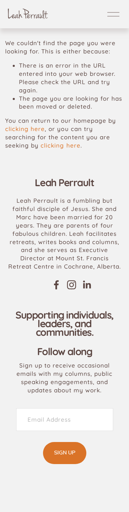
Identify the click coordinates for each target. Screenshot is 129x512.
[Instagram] (71, 285)
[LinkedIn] (87, 285)
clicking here (25, 128)
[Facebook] (56, 285)
